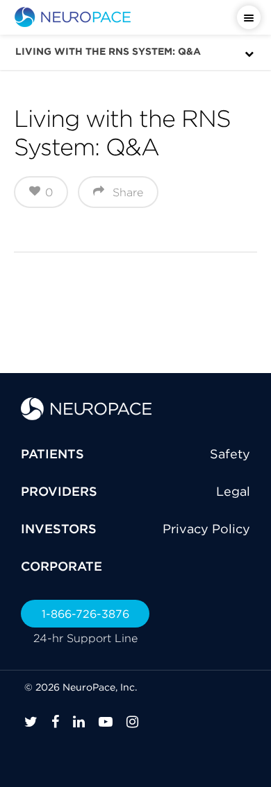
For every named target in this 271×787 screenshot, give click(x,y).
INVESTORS (59, 529)
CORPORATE (61, 566)
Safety (230, 454)
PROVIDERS (59, 491)
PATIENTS (52, 454)
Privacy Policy (206, 529)
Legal (233, 491)
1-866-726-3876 (85, 614)
